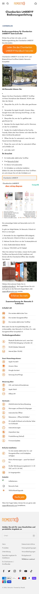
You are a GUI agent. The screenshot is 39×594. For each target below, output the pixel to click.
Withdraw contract (28, 559)
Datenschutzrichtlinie (28, 544)
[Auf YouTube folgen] (25, 571)
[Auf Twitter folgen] (9, 571)
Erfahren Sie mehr (19, 295)
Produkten (5, 548)
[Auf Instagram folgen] (14, 571)
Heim (4, 544)
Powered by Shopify (19, 588)
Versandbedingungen (28, 551)
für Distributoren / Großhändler (8, 563)
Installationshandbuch (9, 286)
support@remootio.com (9, 291)
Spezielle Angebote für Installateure (9, 556)
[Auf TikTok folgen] (31, 571)
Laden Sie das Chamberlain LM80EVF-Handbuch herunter (19, 49)
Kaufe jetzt (19, 497)
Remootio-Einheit (13, 161)
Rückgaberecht (26, 555)
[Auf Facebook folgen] (3, 571)
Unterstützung (6, 551)
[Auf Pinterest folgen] (20, 571)
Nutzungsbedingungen (29, 548)
